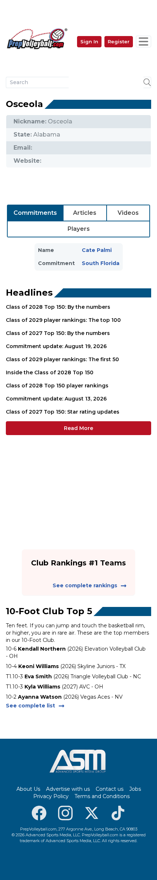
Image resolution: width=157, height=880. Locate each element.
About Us (28, 789)
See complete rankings (85, 585)
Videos (128, 212)
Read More (78, 428)
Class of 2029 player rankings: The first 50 (62, 359)
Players (79, 228)
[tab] (35, 213)
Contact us (109, 789)
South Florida (100, 263)
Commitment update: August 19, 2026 (56, 346)
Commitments (35, 212)
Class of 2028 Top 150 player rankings (57, 385)
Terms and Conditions (102, 796)
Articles (84, 212)
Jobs (135, 789)
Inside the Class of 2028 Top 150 (49, 372)
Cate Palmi (97, 250)
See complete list (30, 705)
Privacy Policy (51, 796)
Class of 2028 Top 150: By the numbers (58, 307)
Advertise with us (68, 789)
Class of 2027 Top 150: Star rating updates (62, 412)
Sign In (89, 41)
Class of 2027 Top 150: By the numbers (58, 333)
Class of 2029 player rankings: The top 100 (63, 320)
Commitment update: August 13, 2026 (56, 398)
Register (119, 41)
